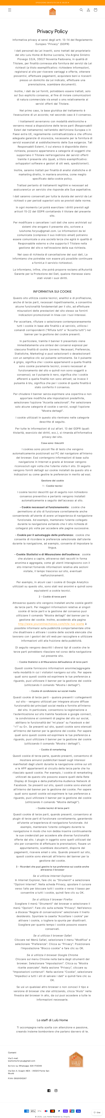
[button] (9, 9)
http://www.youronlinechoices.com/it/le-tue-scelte (51, 623)
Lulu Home (47, 1117)
